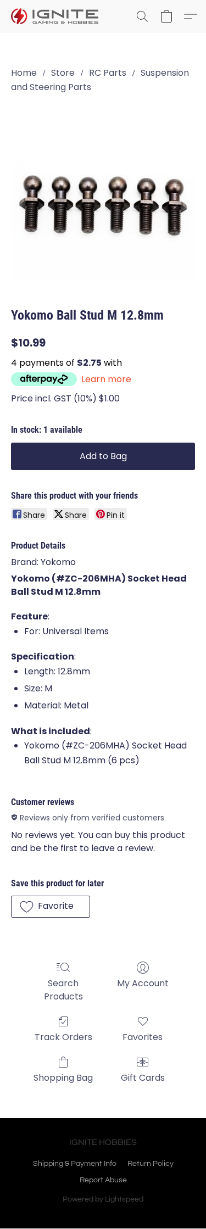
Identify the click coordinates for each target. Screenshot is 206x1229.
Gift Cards (143, 1077)
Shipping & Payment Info (74, 1163)
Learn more (106, 379)
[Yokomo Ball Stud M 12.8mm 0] (103, 198)
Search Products (63, 990)
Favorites (143, 1037)
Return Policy (150, 1163)
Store (63, 72)
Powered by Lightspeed (103, 1199)
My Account (143, 983)
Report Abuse (103, 1180)
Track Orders (63, 1037)
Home (24, 72)
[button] (57, 16)
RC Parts (107, 72)
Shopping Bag (63, 1077)
